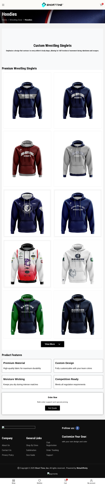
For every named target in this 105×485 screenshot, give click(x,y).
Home (4, 20)
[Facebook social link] (77, 428)
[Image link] (18, 428)
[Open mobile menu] (3, 4)
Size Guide (30, 455)
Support (49, 455)
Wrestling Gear (16, 20)
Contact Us (6, 450)
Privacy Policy (8, 455)
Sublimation (31, 450)
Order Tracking (52, 450)
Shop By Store (32, 445)
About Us (6, 445)
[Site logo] (52, 4)
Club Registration (51, 444)
